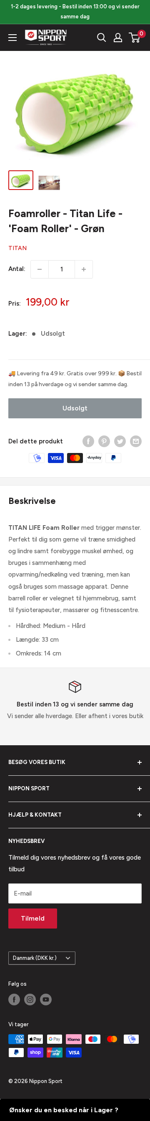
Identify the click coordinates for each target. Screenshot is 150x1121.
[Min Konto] (118, 37)
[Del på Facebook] (88, 441)
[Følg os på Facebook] (14, 999)
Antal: (16, 269)
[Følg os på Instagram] (30, 999)
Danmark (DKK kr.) (35, 958)
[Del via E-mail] (136, 441)
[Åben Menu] (12, 37)
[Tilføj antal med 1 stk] (83, 269)
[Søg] (101, 37)
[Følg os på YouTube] (46, 999)
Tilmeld (33, 918)
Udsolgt (75, 408)
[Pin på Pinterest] (104, 441)
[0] (135, 38)
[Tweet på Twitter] (120, 441)
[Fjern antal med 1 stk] (39, 269)
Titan (17, 248)
